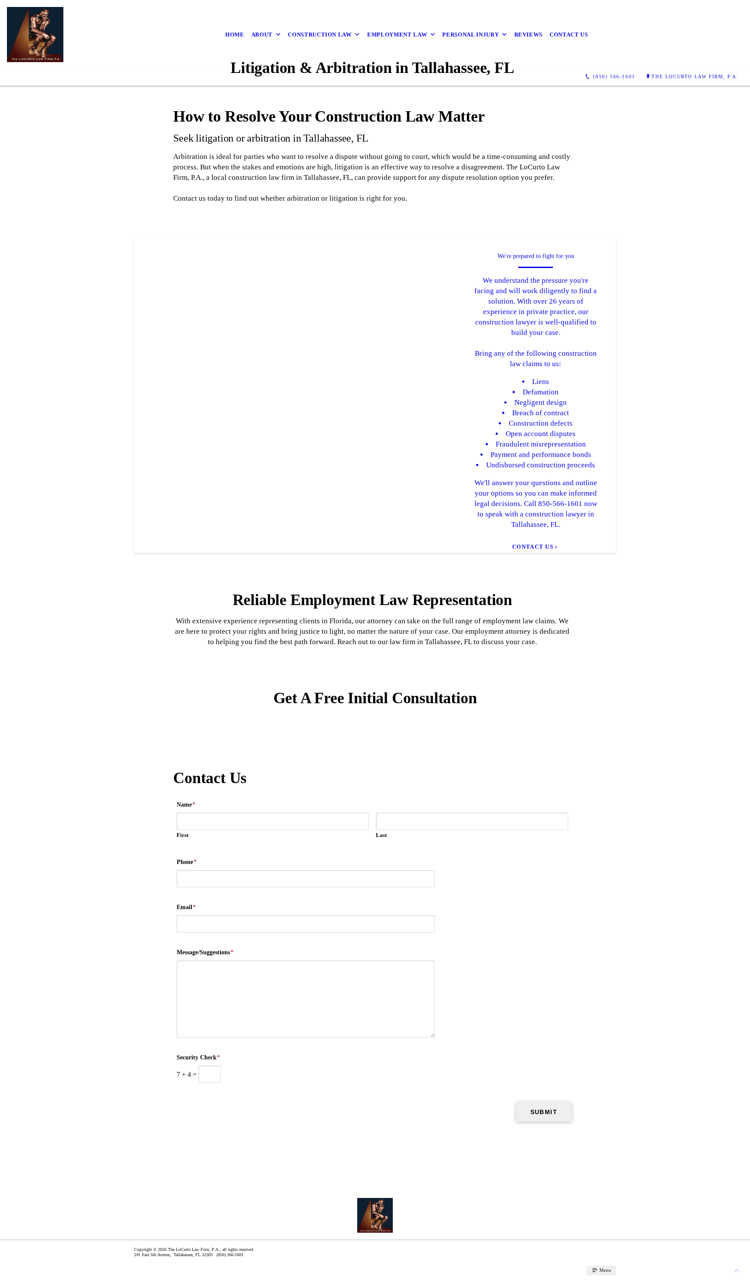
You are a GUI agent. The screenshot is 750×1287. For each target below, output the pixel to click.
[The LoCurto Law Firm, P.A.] (35, 34)
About (262, 34)
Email (186, 907)
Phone (187, 862)
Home (234, 34)
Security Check (198, 1057)
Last (381, 835)
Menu (604, 1270)
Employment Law (397, 34)
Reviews (528, 34)
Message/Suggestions (205, 952)
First (182, 835)
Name (186, 804)
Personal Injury (470, 34)
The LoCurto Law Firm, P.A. (694, 76)
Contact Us (568, 34)
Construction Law (320, 34)
